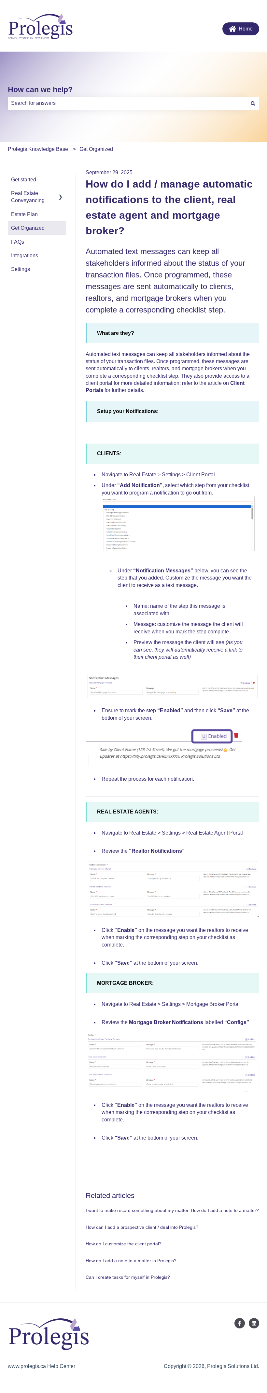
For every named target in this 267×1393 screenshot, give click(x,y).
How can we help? (40, 89)
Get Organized (96, 149)
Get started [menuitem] (23, 179)
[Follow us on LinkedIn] (254, 1323)
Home (246, 28)
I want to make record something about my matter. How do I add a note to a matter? (172, 1210)
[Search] (253, 103)
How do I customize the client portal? (124, 1243)
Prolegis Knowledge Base (38, 149)
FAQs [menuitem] (17, 242)
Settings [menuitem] (20, 269)
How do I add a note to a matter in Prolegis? (131, 1260)
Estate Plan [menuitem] (24, 214)
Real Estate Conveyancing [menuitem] (28, 196)
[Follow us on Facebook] (239, 1323)
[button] (60, 194)
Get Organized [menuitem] (28, 228)
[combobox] (127, 103)
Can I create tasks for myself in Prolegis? (128, 1277)
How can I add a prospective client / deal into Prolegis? (142, 1227)
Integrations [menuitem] (24, 255)
